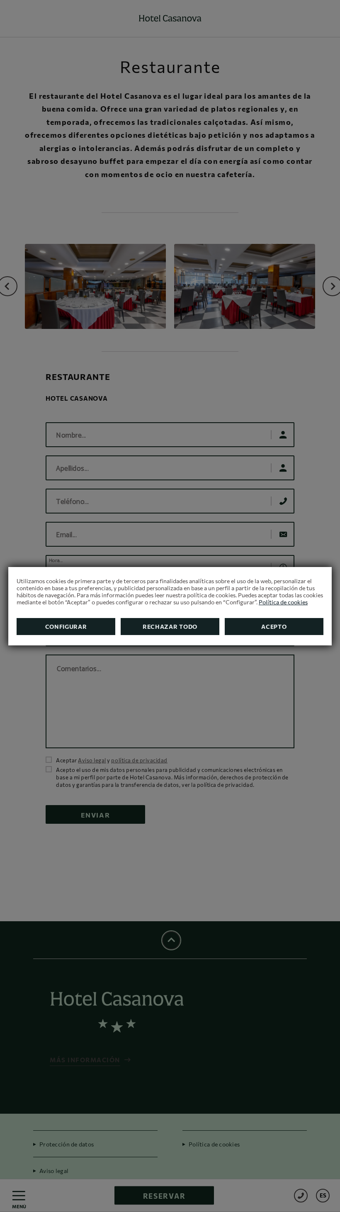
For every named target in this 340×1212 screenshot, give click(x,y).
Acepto (274, 626)
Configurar (66, 626)
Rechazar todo (170, 626)
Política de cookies (283, 602)
